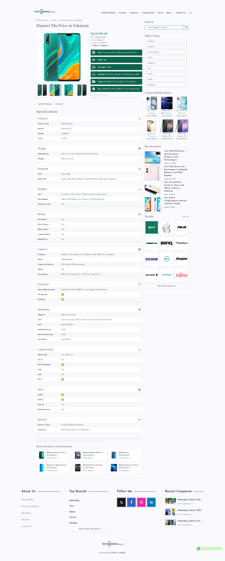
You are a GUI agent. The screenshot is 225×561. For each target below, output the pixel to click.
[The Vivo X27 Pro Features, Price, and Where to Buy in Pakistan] (152, 189)
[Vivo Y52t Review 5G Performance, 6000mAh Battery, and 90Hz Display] (152, 173)
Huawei (67, 446)
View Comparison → (185, 504)
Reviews (59, 104)
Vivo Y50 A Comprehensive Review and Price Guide (175, 201)
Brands (122, 13)
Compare (134, 13)
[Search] (190, 12)
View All (185, 217)
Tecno (72, 517)
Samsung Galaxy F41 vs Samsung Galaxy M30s (190, 521)
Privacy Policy (27, 500)
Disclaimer (26, 513)
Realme (73, 523)
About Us (25, 520)
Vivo (71, 506)
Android (103, 43)
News (160, 13)
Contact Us (181, 13)
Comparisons (148, 13)
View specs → (53, 458)
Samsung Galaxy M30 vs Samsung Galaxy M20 (189, 510)
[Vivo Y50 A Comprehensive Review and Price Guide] (152, 204)
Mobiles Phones (108, 13)
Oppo (72, 511)
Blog (169, 13)
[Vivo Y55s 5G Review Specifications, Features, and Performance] (152, 157)
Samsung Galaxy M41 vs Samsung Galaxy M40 (189, 500)
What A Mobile (119, 553)
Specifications (45, 104)
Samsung (74, 500)
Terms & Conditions (30, 506)
